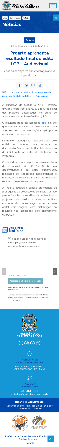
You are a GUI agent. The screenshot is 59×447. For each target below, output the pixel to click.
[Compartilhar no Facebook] (19, 85)
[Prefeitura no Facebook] (21, 343)
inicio (5, 18)
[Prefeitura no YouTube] (38, 343)
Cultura (29, 40)
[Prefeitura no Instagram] (26, 343)
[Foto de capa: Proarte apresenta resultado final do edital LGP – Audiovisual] (29, 94)
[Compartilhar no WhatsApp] (26, 85)
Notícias (26, 18)
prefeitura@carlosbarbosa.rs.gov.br (29, 394)
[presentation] (4, 271)
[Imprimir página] (40, 85)
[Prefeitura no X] (32, 343)
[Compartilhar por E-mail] (33, 85)
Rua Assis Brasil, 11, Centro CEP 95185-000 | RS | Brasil (29, 368)
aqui (44, 122)
